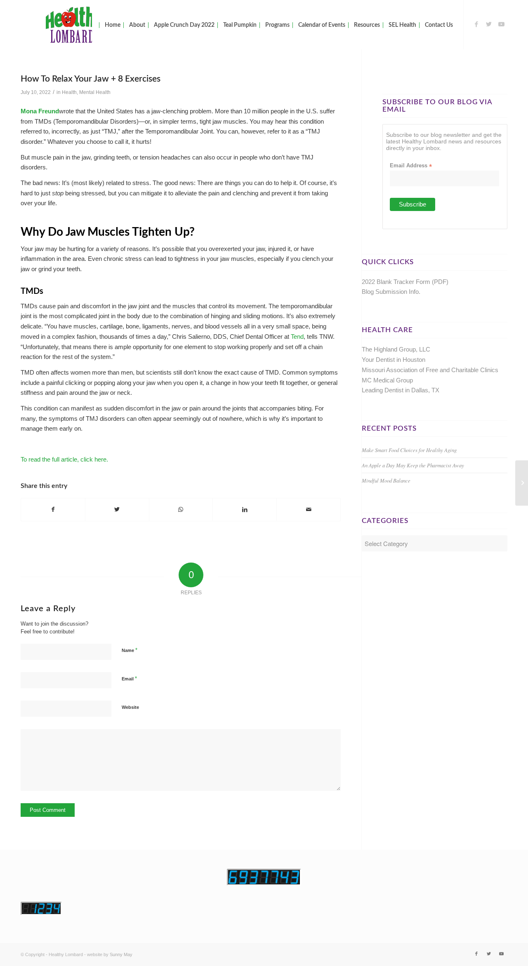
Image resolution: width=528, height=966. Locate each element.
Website (130, 707)
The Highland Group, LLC (396, 349)
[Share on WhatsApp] (181, 509)
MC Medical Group (387, 380)
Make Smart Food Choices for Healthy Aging (409, 449)
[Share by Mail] (308, 509)
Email (129, 678)
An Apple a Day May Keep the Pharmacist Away (413, 465)
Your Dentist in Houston (393, 359)
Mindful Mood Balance (386, 480)
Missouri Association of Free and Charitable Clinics (430, 369)
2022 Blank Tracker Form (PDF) (405, 281)
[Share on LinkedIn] (244, 509)
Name (129, 650)
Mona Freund (40, 111)
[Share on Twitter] (117, 509)
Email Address (411, 165)
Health (69, 92)
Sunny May (121, 954)
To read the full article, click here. (64, 459)
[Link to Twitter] (489, 24)
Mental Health (95, 92)
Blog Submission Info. (391, 291)
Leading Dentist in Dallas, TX (400, 390)
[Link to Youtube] (501, 24)
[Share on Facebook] (53, 509)
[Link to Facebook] (476, 24)
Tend (297, 336)
